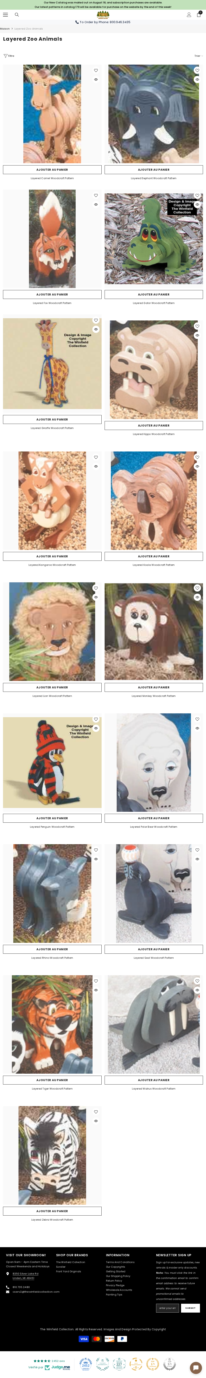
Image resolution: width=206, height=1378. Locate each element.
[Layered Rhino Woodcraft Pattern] (52, 893)
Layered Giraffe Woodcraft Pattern (52, 428)
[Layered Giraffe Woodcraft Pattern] (52, 363)
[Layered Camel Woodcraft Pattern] (52, 114)
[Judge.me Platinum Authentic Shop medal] (102, 1364)
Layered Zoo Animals (28, 29)
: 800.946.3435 (119, 22)
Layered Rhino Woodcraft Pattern (52, 958)
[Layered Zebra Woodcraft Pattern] (52, 1155)
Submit (190, 1308)
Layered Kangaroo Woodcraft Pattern (52, 565)
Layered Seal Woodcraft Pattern (154, 958)
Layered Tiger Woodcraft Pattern (52, 1088)
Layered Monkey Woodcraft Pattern (154, 696)
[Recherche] (16, 14)
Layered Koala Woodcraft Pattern (154, 565)
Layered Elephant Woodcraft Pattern (153, 178)
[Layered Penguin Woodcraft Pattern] (52, 762)
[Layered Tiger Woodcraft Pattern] (52, 1024)
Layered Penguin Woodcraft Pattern (52, 826)
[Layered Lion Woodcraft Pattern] (52, 631)
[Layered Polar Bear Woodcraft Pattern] (154, 762)
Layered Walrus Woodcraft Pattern (153, 1088)
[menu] (5, 14)
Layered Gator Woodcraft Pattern (154, 303)
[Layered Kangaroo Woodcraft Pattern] (52, 500)
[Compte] (189, 14)
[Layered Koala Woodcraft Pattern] (154, 500)
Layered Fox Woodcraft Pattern (52, 303)
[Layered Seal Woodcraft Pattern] (154, 893)
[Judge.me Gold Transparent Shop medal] (136, 1364)
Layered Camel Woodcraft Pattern (52, 178)
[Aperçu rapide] (96, 79)
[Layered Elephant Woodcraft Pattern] (154, 114)
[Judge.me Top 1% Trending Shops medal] (152, 1364)
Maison (5, 29)
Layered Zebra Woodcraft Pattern (52, 1219)
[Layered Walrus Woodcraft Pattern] (154, 1024)
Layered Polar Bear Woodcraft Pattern (153, 826)
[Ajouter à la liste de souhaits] (96, 70)
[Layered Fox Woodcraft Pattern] (52, 239)
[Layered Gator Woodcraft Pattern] (154, 239)
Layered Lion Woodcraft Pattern (52, 696)
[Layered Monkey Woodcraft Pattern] (154, 631)
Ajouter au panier (52, 170)
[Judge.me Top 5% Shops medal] (169, 1364)
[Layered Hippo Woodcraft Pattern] (154, 369)
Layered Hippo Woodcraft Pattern (154, 434)
